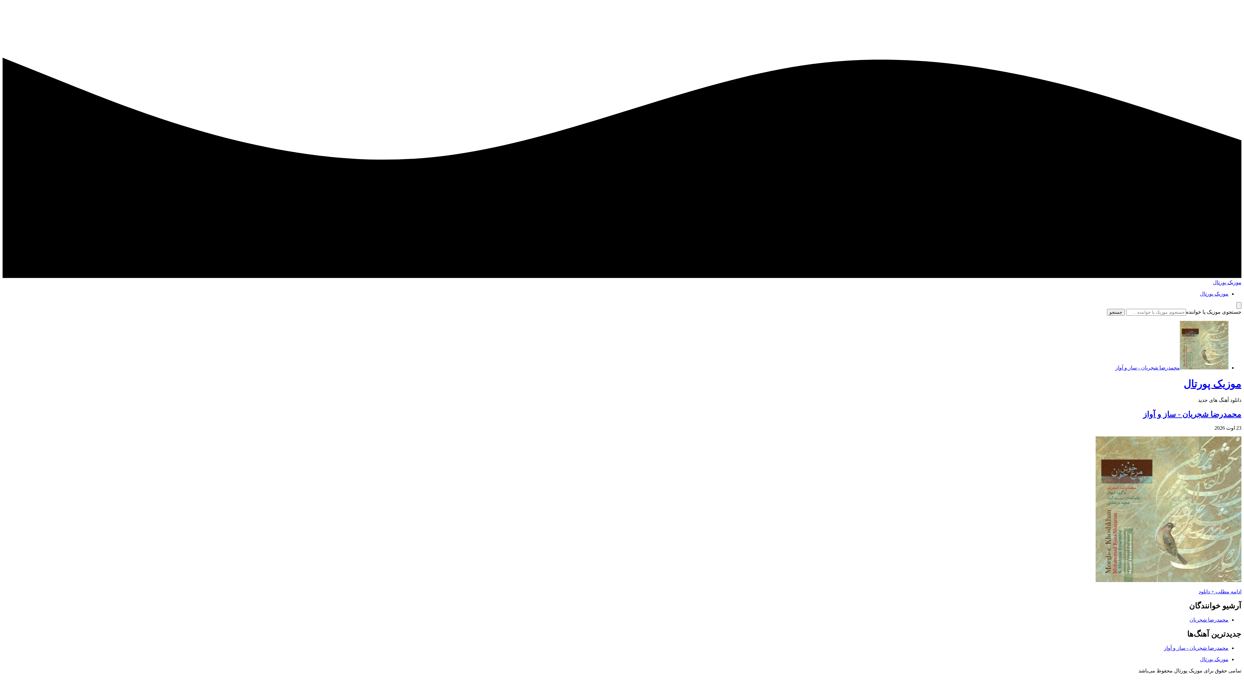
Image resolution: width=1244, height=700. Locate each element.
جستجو (1116, 312)
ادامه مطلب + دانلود (1220, 591)
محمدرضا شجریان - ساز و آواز (1192, 414)
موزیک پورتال (1227, 282)
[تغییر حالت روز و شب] (1238, 305)
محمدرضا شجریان (1209, 620)
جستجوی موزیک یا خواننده (1213, 312)
